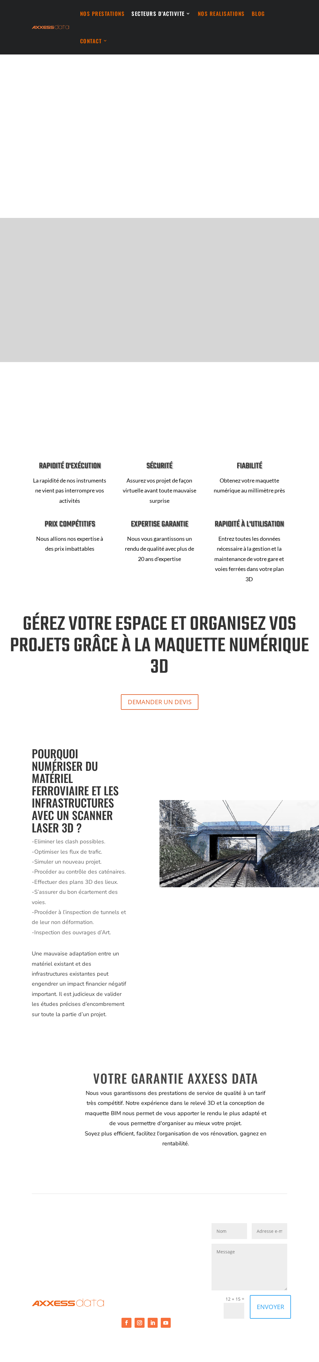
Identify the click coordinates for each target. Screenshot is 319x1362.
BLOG (258, 13)
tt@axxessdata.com (56, 1273)
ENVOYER (270, 1307)
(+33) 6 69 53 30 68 (55, 1259)
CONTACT (91, 41)
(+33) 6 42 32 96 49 (144, 1259)
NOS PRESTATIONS (102, 13)
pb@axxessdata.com (147, 1273)
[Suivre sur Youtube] (166, 1323)
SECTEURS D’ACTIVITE (158, 13)
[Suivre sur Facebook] (126, 1323)
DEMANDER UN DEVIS (160, 702)
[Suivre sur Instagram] (140, 1323)
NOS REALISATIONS (221, 13)
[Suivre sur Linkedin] (153, 1323)
